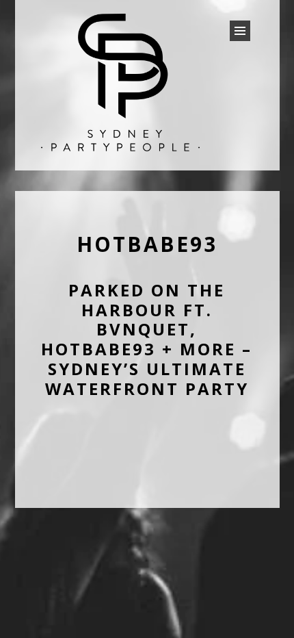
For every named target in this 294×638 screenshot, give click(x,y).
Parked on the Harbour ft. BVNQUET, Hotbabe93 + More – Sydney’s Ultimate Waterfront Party (146, 339)
